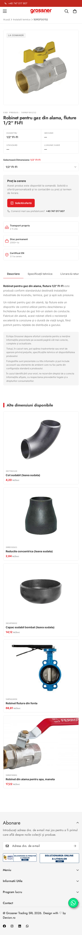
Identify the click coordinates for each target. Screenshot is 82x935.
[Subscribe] (75, 846)
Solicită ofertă (23, 203)
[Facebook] (4, 926)
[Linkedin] (19, 926)
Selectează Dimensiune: (21, 159)
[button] (74, 11)
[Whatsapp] (27, 926)
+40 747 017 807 (17, 3)
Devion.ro (9, 917)
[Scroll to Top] (75, 915)
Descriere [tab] (13, 273)
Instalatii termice (22, 19)
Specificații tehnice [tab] (40, 273)
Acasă (6, 19)
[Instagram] (12, 926)
